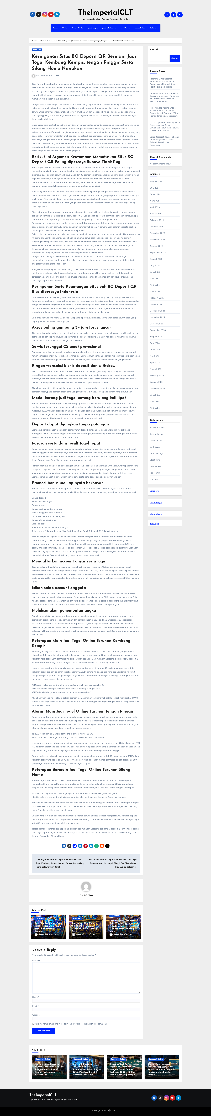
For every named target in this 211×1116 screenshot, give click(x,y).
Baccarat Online (61, 28)
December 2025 (157, 233)
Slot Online (125, 28)
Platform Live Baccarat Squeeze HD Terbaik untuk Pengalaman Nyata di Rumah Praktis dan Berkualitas (49, 1069)
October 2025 (156, 246)
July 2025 (155, 265)
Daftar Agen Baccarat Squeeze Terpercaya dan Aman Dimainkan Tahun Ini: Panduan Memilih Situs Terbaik (162, 1069)
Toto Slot (154, 28)
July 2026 (155, 188)
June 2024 (155, 350)
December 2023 (157, 388)
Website (36, 1015)
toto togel (154, 524)
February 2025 (157, 298)
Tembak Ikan (140, 28)
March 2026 (155, 214)
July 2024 (155, 343)
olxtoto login (156, 502)
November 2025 (157, 239)
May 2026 (154, 201)
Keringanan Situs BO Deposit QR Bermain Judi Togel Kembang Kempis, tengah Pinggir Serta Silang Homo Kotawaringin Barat (60, 863)
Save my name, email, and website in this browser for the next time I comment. (70, 1024)
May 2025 (154, 278)
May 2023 (154, 401)
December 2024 (157, 311)
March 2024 (155, 369)
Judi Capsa (93, 28)
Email (35, 1006)
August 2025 (156, 259)
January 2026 (156, 227)
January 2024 (156, 382)
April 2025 (155, 285)
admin (42, 76)
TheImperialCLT (105, 13)
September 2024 (158, 330)
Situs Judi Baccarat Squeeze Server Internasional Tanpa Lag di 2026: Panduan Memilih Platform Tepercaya (87, 1069)
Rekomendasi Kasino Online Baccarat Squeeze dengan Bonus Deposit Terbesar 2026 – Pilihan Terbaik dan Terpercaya (123, 1069)
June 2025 (155, 272)
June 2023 (155, 395)
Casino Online (156, 434)
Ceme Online (78, 28)
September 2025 (158, 252)
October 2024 (156, 324)
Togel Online (156, 473)
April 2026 (155, 207)
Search (154, 50)
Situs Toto (154, 491)
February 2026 (157, 220)
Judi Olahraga (109, 28)
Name (35, 997)
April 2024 (155, 362)
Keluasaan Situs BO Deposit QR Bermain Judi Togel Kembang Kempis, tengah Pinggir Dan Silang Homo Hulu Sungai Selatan (113, 863)
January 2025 (156, 304)
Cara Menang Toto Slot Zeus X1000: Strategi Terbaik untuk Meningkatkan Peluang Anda (121, 926)
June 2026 (155, 194)
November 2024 (157, 317)
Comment (37, 960)
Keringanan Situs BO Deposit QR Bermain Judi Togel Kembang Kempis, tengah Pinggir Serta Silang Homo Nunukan (84, 62)
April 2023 (155, 408)
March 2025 (155, 291)
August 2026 (156, 181)
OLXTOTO (114, 1110)
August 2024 (156, 337)
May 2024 (154, 356)
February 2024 (157, 375)
